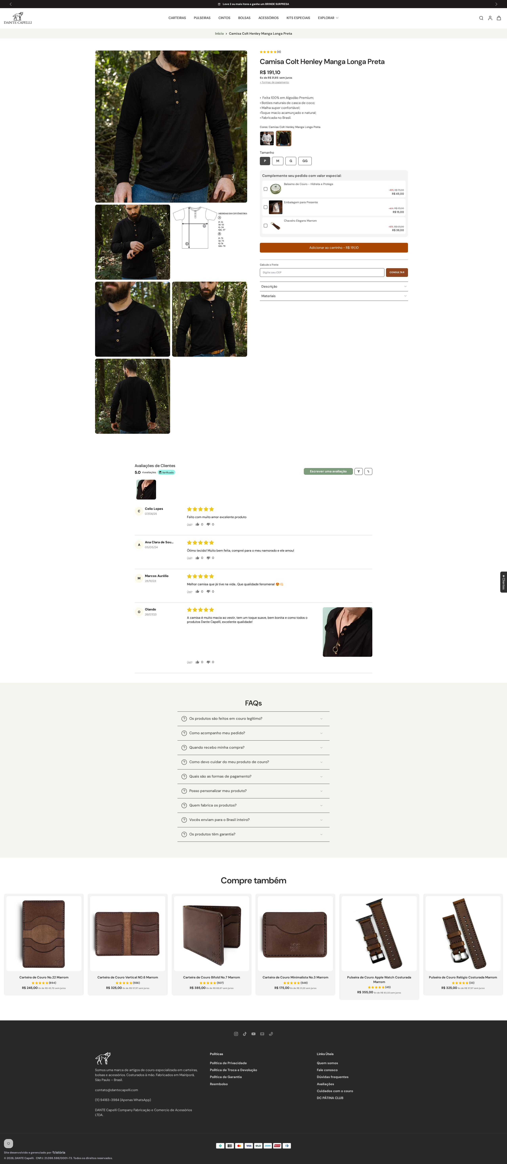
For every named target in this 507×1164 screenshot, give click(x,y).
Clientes (504, 582)
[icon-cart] (498, 18)
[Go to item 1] (146, 490)
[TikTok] (244, 1034)
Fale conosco (327, 1070)
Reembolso (219, 1084)
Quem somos (327, 1063)
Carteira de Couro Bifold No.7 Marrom (211, 977)
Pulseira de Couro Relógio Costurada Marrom (463, 977)
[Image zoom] (171, 127)
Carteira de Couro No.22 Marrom (44, 977)
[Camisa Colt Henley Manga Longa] (267, 138)
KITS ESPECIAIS (298, 18)
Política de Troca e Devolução (233, 1070)
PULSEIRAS (202, 18)
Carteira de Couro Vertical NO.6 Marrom (127, 977)
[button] (334, 248)
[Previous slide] (10, 4)
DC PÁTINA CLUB (330, 1098)
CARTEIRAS (177, 18)
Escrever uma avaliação (328, 471)
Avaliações (325, 1084)
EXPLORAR (326, 18)
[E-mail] (262, 1034)
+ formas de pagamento (274, 82)
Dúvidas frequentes (333, 1077)
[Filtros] (359, 471)
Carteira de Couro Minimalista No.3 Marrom (295, 977)
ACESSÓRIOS (268, 18)
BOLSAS (244, 18)
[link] (275, 189)
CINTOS (224, 18)
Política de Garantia (226, 1077)
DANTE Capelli (24, 1158)
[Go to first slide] (496, 4)
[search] (481, 18)
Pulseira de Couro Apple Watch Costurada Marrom (379, 979)
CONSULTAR (397, 272)
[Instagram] (236, 1034)
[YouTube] (253, 1034)
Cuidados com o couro (335, 1091)
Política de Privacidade (228, 1063)
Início (219, 33)
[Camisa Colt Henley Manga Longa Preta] (283, 138)
